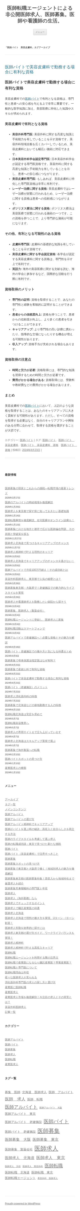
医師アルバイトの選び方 (19, 819)
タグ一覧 (10, 804)
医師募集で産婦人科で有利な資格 (25, 669)
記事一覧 (10, 1012)
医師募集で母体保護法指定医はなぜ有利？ (30, 660)
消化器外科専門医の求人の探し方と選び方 (30, 982)
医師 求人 (15, 1099)
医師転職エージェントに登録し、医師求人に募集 (34, 619)
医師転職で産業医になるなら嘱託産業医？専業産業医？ (38, 962)
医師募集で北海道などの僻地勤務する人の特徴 (33, 705)
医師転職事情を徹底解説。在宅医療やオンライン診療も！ (39, 520)
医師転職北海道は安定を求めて (23, 714)
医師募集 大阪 (18, 1139)
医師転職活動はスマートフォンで (25, 628)
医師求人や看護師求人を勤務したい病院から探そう (35, 601)
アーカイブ (11, 799)
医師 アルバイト (61, 1092)
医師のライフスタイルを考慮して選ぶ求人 (30, 839)
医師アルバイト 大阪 (50, 1107)
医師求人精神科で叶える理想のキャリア (29, 552)
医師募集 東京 (45, 1139)
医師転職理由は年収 (17, 972)
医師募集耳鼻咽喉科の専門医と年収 (26, 888)
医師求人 (10, 893)
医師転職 (10, 952)
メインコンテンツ (15, 809)
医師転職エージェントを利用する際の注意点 (31, 957)
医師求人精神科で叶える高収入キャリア (29, 947)
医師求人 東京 (50, 1157)
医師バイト (32, 98)
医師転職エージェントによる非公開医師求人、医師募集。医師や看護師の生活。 (40, 14)
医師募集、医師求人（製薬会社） (25, 610)
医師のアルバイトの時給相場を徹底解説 (29, 502)
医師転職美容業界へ (17, 723)
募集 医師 (12, 1092)
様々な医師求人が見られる (21, 977)
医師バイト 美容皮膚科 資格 (39, 445)
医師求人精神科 (14, 942)
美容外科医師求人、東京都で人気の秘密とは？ (33, 578)
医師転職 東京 (42, 1172)
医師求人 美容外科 (33, 1166)
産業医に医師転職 (15, 987)
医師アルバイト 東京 (20, 1113)
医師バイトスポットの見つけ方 (23, 758)
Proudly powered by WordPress (22, 1203)
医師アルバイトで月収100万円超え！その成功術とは (36, 569)
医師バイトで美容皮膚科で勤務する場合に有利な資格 (37, 678)
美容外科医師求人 (15, 1007)
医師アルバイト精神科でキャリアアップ (29, 824)
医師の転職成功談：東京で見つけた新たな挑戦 (33, 843)
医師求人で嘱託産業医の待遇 (22, 908)
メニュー (40, 32)
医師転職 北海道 (17, 1172)
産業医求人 (11, 992)
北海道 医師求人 (34, 1092)
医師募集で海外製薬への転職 (22, 750)
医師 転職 (35, 1099)
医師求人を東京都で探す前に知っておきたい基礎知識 (37, 511)
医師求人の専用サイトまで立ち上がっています (33, 732)
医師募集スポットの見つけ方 (22, 863)
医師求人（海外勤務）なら (21, 898)
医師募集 (10, 858)
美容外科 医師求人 (48, 1178)
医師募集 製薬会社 (19, 1149)
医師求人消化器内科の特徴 (21, 696)
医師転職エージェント (20, 1178)
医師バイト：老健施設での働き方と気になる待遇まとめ (38, 651)
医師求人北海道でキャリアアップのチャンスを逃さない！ (39, 561)
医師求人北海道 (14, 913)
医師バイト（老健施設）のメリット (26, 687)
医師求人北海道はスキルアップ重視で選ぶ (30, 741)
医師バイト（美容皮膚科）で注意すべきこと (31, 853)
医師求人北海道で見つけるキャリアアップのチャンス (37, 543)
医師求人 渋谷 (13, 1166)
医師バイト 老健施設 (20, 1131)
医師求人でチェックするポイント (25, 903)
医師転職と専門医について (21, 967)
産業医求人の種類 (15, 768)
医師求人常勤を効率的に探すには (25, 928)
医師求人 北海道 (19, 1158)
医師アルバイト (14, 814)
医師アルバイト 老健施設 (23, 1122)
